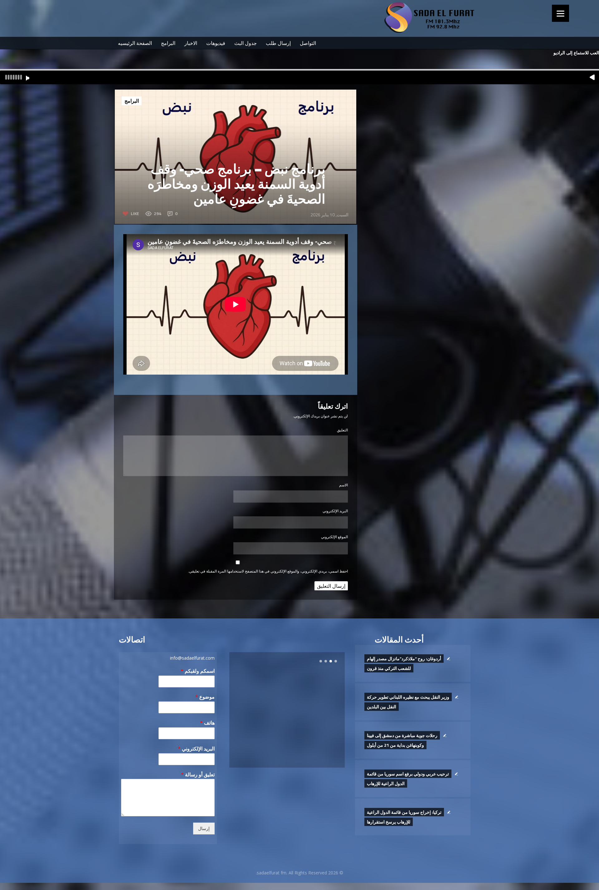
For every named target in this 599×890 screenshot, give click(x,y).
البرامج (168, 43)
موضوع (205, 697)
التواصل (308, 43)
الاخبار (190, 43)
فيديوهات (215, 43)
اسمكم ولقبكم (198, 671)
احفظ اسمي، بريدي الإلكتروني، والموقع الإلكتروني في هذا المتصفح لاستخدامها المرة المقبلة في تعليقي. (268, 571)
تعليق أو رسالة (198, 774)
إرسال (204, 828)
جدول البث (245, 43)
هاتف (207, 723)
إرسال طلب (278, 43)
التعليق (342, 430)
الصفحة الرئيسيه (135, 43)
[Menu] (560, 13)
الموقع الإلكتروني (334, 536)
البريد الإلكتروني (335, 511)
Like (135, 213)
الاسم (343, 485)
